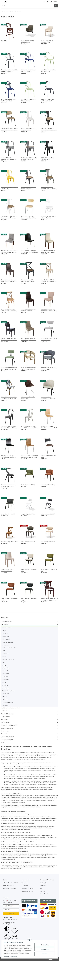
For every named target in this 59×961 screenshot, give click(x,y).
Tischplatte (5, 705)
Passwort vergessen (8, 917)
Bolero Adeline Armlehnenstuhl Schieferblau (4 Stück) (9, 70)
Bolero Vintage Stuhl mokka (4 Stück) (48, 456)
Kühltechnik (4, 711)
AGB (41, 888)
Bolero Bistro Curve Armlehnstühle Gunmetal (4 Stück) (8, 158)
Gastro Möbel (4, 624)
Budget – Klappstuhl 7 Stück (28, 514)
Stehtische (5, 685)
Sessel (4, 682)
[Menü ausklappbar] (2, 1)
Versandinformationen (27, 891)
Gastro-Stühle (6, 645)
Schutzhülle (5, 676)
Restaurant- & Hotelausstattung (9, 725)
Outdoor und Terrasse (7, 728)
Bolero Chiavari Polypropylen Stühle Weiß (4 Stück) (48, 217)
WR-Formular (25, 883)
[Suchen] (56, 5)
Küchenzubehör (5, 722)
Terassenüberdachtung (8, 691)
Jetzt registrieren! (12, 919)
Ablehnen (44, 953)
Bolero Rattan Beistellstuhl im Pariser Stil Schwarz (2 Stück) (9, 397)
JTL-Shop (51, 959)
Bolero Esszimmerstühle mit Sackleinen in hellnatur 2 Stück (48, 309)
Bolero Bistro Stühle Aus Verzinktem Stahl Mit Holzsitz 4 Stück (48, 187)
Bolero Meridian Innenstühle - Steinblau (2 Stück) (48, 368)
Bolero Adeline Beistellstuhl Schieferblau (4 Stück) (48, 99)
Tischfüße (5, 696)
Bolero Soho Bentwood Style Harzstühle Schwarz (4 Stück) (8, 427)
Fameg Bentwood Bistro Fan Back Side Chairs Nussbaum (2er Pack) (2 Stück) (49, 599)
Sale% (2, 742)
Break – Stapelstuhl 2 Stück (28, 484)
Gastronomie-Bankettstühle (9, 648)
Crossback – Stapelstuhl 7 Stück (9, 541)
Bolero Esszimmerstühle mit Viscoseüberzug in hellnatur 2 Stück (28, 339)
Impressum (6, 956)
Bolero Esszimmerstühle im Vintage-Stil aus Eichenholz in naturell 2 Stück (8, 310)
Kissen (4, 656)
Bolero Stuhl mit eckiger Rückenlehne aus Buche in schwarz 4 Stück (8, 456)
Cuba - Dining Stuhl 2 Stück (28, 541)
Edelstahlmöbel (5, 731)
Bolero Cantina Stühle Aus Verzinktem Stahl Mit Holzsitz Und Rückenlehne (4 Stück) (28, 217)
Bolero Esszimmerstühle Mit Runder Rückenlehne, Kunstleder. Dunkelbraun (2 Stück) (28, 310)
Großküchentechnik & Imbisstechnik (10, 708)
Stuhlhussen (5, 688)
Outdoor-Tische (6, 670)
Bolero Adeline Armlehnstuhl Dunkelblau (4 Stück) (28, 70)
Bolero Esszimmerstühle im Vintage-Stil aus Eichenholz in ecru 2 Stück (48, 280)
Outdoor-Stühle (6, 668)
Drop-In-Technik (5, 716)
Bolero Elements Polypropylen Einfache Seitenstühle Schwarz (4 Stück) (29, 251)
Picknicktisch (5, 673)
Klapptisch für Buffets (8, 659)
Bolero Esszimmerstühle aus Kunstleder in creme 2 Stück (48, 251)
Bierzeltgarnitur (6, 639)
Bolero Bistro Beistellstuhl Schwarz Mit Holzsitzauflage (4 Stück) (48, 129)
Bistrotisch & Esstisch (7, 642)
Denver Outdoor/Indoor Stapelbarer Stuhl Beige (7, 570)
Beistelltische (5, 636)
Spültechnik (4, 734)
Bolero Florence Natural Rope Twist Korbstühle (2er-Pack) (28, 368)
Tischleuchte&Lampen (8, 702)
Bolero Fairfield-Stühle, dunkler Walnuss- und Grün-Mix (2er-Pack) (9, 368)
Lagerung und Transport (7, 736)
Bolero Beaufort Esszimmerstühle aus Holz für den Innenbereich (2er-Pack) (9, 129)
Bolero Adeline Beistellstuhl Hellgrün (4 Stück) (28, 99)
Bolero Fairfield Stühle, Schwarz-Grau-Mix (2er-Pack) (49, 339)
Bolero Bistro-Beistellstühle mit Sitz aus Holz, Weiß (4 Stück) (9, 217)
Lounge (4, 665)
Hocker (4, 650)
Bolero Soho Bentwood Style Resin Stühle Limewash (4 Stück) (29, 427)
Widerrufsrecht (44, 894)
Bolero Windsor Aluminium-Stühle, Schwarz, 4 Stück (8, 485)
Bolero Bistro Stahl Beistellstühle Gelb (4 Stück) (9, 187)
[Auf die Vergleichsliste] (12, 25)
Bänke (4, 630)
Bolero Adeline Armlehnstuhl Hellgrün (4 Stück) (48, 70)
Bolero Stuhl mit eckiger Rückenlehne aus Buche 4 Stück (49, 427)
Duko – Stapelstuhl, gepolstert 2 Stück (29, 570)
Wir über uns (25, 885)
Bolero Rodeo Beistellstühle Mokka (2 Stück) (28, 397)
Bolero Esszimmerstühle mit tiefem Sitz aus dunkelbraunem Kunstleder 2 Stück (9, 339)
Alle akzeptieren (45, 944)
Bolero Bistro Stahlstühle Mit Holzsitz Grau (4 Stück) (28, 187)
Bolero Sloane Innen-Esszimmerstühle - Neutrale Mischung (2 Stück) (48, 397)
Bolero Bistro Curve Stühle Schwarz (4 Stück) (47, 158)
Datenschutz (14, 956)
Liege (3, 662)
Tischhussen (5, 699)
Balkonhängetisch (7, 628)
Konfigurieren (44, 949)
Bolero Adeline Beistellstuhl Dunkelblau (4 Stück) (8, 99)
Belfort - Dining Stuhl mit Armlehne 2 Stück (27, 41)
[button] (44, 1)
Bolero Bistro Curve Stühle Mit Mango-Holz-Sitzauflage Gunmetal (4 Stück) (28, 158)
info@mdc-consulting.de (9, 888)
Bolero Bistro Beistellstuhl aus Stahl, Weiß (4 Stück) (28, 129)
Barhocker (5, 633)
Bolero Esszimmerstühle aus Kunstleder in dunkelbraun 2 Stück (8, 280)
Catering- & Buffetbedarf (7, 713)
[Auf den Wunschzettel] (16, 25)
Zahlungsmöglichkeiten (27, 888)
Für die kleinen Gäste (6, 621)
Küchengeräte (4, 719)
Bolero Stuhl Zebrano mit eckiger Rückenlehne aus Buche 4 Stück (29, 456)
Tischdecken (5, 693)
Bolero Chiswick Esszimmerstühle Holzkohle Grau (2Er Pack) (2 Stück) (9, 251)
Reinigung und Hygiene (7, 739)
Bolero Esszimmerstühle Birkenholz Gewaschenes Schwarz (27, 280)
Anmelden (11, 913)
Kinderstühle (5, 653)
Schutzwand (5, 679)
